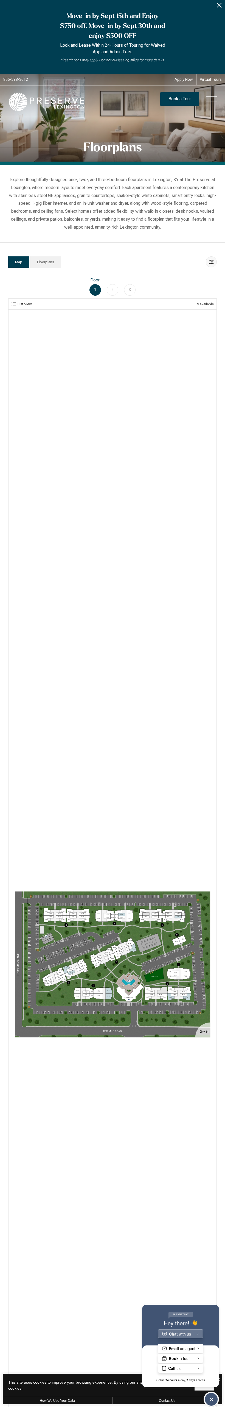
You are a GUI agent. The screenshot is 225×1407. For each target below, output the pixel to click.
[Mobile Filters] (211, 261)
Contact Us (167, 1401)
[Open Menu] (211, 98)
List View (25, 304)
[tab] (18, 262)
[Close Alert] (219, 6)
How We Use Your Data (57, 1401)
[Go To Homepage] (46, 101)
